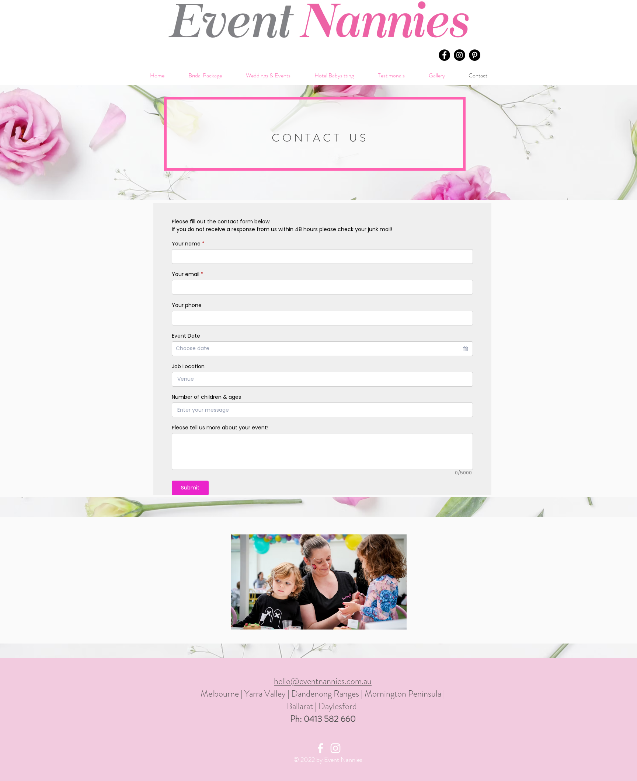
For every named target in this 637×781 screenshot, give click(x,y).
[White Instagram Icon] (335, 748)
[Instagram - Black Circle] (459, 55)
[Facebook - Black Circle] (444, 55)
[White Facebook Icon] (320, 748)
